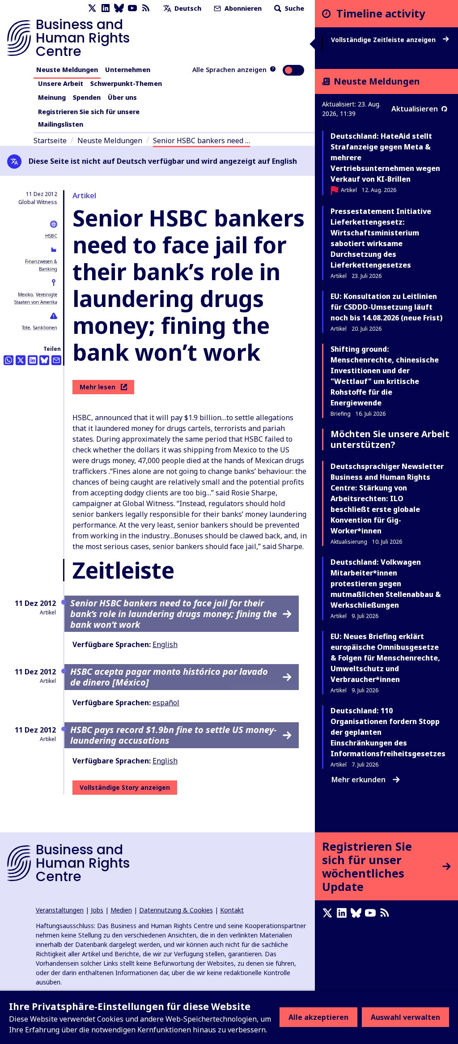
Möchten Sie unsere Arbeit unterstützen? (390, 439)
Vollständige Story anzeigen (125, 787)
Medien (121, 910)
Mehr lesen (97, 387)
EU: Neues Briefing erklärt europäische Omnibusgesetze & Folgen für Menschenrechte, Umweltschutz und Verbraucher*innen (385, 657)
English (165, 644)
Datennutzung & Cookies (176, 910)
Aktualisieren (414, 109)
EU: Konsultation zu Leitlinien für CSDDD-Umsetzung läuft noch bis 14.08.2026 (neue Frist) (386, 307)
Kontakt (232, 910)
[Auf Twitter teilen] (20, 360)
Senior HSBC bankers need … (201, 140)
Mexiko (25, 294)
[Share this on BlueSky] (44, 360)
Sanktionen (45, 327)
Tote (26, 327)
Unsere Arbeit (60, 83)
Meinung (52, 97)
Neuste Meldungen (67, 69)
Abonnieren (242, 8)
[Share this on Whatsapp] (8, 360)
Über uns (122, 97)
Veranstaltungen (60, 910)
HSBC (51, 236)
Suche (293, 8)
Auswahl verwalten (405, 1017)
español (166, 702)
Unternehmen (127, 69)
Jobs (97, 910)
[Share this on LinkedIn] (33, 360)
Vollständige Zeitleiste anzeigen (384, 40)
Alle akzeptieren (318, 1017)
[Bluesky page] (119, 8)
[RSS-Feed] (145, 8)
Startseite (50, 140)
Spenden (87, 97)
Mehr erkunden (358, 779)
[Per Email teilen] (56, 360)
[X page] (92, 8)
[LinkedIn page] (105, 8)
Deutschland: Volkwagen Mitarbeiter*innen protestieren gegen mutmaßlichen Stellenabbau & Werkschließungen (386, 583)
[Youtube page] (132, 8)
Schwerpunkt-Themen (126, 83)
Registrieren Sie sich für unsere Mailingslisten (89, 117)
